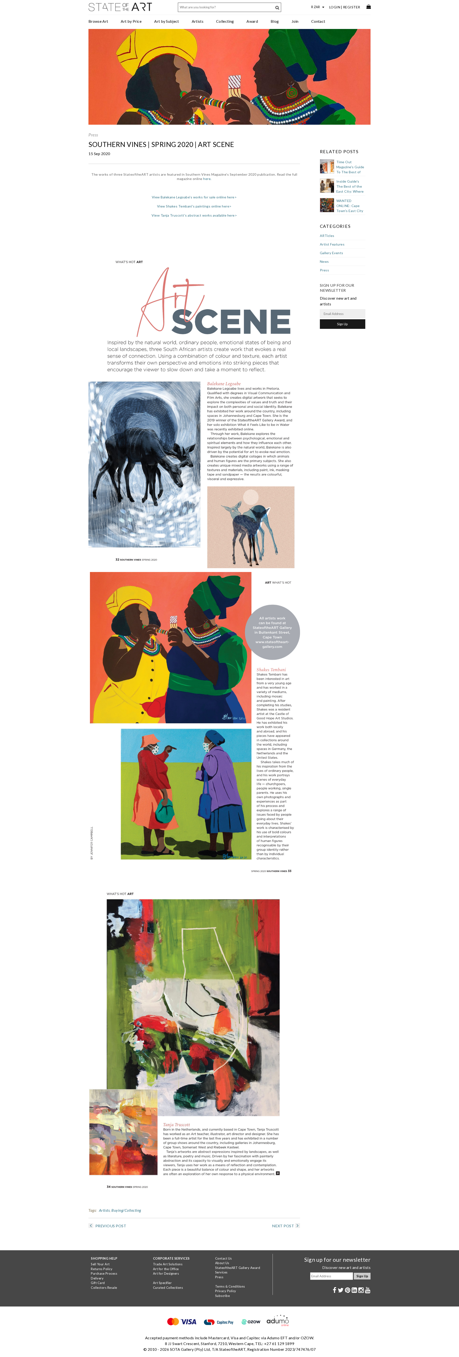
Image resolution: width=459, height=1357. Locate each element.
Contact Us (223, 1258)
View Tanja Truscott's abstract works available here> (194, 215)
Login (334, 7)
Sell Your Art (100, 1264)
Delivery (97, 1278)
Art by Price (131, 21)
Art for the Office (166, 1269)
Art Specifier (162, 1283)
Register (351, 7)
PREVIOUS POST (110, 1225)
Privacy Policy (225, 1291)
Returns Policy (101, 1269)
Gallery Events (331, 253)
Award (252, 21)
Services (221, 1272)
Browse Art (98, 21)
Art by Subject (166, 21)
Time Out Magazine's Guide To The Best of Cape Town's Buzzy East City (350, 172)
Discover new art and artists (346, 1267)
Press (93, 134)
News (324, 261)
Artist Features (332, 244)
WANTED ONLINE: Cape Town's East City (349, 206)
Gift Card (98, 1283)
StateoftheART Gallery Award (237, 1268)
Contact (318, 21)
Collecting (225, 21)
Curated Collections (168, 1288)
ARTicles (327, 236)
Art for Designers (166, 1273)
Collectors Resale (104, 1288)
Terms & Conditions (230, 1286)
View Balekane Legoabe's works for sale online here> (194, 197)
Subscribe (222, 1296)
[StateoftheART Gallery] (120, 9)
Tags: (92, 1210)
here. (207, 179)
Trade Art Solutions (168, 1264)
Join (295, 21)
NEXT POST (283, 1225)
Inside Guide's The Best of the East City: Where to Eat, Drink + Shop (350, 191)
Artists (197, 21)
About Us (222, 1263)
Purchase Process (104, 1273)
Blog (275, 21)
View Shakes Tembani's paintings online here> (194, 206)
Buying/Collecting (126, 1210)
